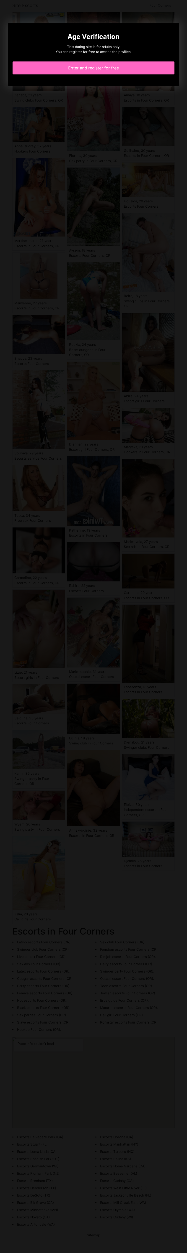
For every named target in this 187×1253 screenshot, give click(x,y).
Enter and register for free (93, 68)
